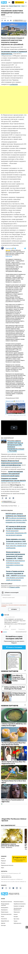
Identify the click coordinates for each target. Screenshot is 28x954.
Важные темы (4, 6)
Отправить (14, 609)
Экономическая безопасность (18, 909)
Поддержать (20, 2)
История (16, 916)
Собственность (17, 923)
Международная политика (5, 904)
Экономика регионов (6, 914)
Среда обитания (5, 921)
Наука (2, 916)
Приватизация (4, 912)
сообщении (14, 84)
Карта (2, 867)
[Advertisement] (14, 100)
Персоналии (17, 912)
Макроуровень (4, 907)
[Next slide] (26, 6)
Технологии (4, 918)
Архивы (3, 858)
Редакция (3, 860)
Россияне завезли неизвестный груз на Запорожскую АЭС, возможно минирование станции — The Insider (15, 446)
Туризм (15, 921)
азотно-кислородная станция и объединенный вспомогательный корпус (12, 473)
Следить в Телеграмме (15, 647)
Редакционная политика (7, 865)
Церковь (3, 923)
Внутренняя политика (6, 901)
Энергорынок (4, 909)
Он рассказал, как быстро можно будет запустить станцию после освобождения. (16, 543)
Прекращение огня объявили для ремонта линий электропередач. (16, 575)
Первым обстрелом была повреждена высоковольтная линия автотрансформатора (11, 463)
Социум (16, 914)
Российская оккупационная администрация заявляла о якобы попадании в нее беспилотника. (16, 518)
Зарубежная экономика (19, 903)
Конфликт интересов (19, 906)
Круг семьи (16, 918)
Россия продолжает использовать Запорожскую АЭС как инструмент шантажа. (16, 531)
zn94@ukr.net (19, 879)
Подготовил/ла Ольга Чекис (9, 505)
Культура (3, 925)
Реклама (3, 863)
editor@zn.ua (23, 881)
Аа (13, 2)
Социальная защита (18, 901)
